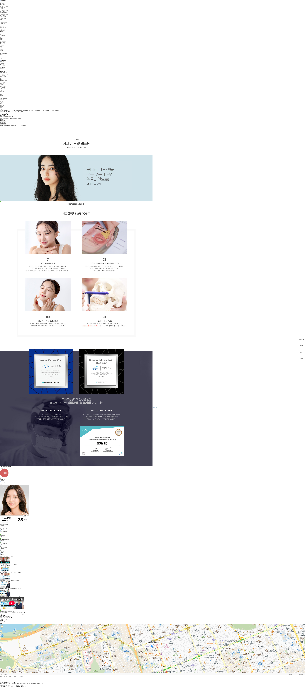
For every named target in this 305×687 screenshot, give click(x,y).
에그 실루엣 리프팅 (4, 14)
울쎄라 (1, 19)
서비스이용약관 (19, 676)
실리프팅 (2, 8)
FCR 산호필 (2, 35)
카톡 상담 (2, 45)
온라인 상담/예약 (3, 41)
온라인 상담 (2, 42)
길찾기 (295, 674)
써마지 (1, 20)
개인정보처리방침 (12, 676)
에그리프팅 (2, 15)
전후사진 (2, 47)
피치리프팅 (2, 11)
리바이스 (2, 33)
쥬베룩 (1, 31)
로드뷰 (290, 674)
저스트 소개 (2, 3)
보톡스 (1, 38)
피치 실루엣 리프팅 (4, 10)
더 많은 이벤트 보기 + (4, 468)
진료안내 (6, 676)
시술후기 (2, 52)
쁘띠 (1, 34)
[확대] (303, 645)
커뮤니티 (2, 46)
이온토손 (2, 26)
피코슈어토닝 (3, 18)
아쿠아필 (2, 25)
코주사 (1, 39)
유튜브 (1, 50)
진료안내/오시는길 (4, 6)
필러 (1, 37)
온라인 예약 (2, 43)
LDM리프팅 (2, 23)
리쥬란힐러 (2, 30)
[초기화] (303, 651)
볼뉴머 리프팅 (3, 27)
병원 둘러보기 (3, 7)
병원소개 (2, 2)
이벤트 (1, 49)
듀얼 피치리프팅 (3, 12)
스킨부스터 (2, 29)
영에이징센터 (3, 16)
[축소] (303, 648)
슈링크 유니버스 (3, 22)
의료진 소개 (2, 4)
